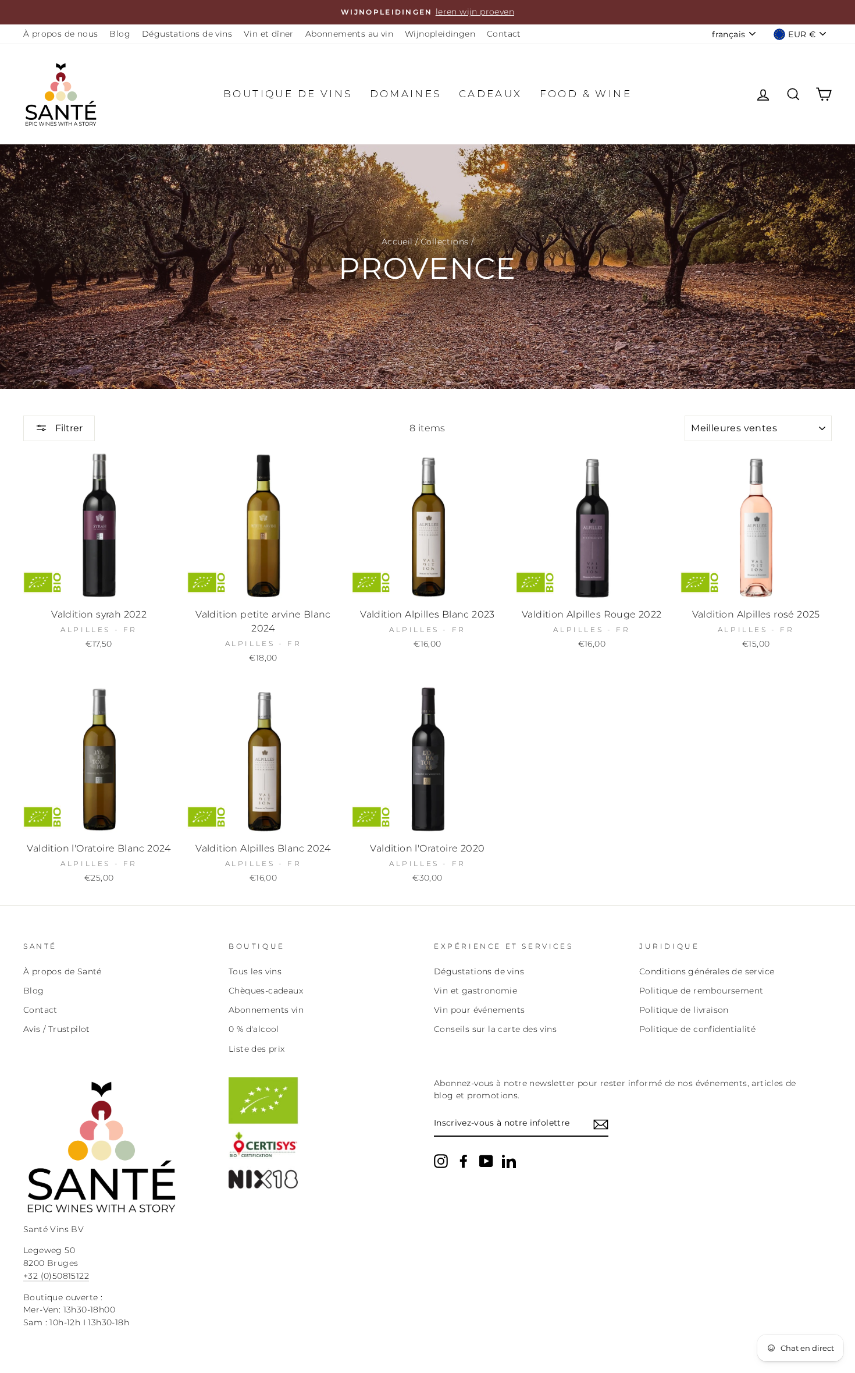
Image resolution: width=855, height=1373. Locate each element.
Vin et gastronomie (475, 990)
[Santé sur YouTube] (486, 1161)
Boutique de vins (287, 94)
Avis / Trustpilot (56, 1029)
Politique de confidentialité (697, 1029)
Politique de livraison (684, 1009)
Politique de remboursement (701, 990)
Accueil (397, 241)
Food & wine (586, 94)
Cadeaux (490, 94)
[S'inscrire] (600, 1123)
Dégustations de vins (187, 33)
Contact (504, 33)
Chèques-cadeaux (266, 990)
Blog (119, 33)
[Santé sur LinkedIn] (509, 1161)
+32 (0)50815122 (56, 1275)
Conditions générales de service (706, 971)
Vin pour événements (479, 1009)
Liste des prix (257, 1048)
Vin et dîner (269, 33)
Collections (444, 241)
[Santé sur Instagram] (441, 1161)
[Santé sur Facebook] (464, 1161)
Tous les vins (255, 971)
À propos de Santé (62, 971)
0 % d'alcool (254, 1029)
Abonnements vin (266, 1009)
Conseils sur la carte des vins (495, 1029)
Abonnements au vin (349, 33)
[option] (427, 12)
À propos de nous (60, 33)
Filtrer (68, 428)
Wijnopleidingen (440, 33)
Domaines (405, 94)
